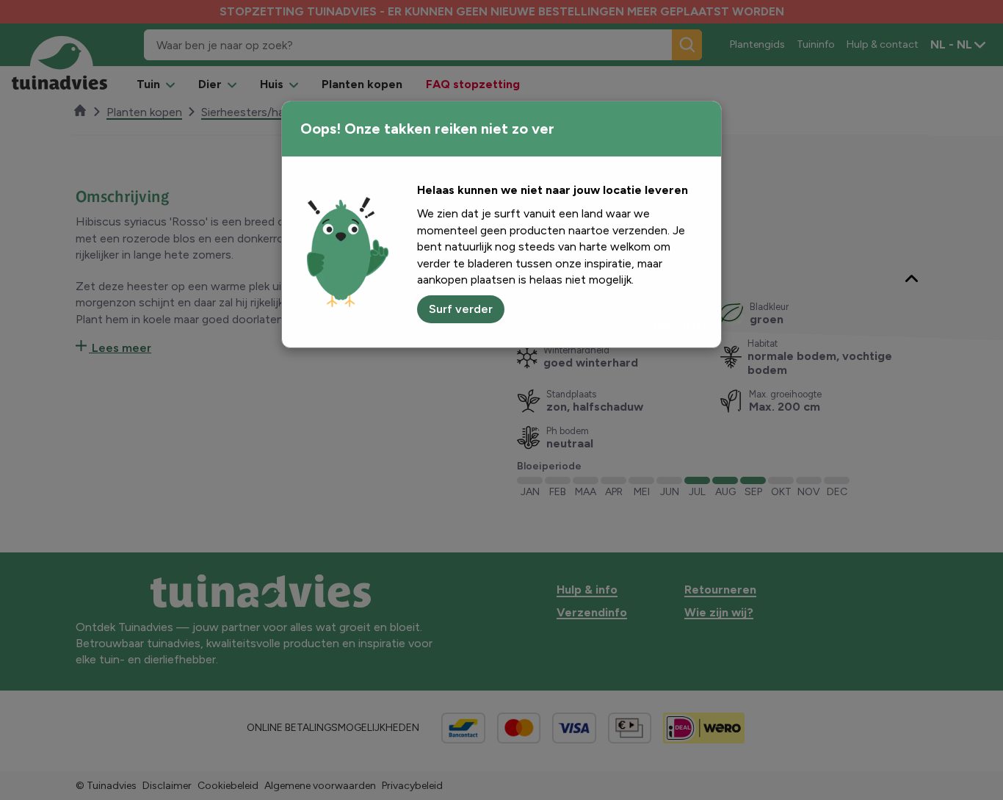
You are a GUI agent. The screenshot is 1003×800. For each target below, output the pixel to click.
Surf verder (461, 309)
